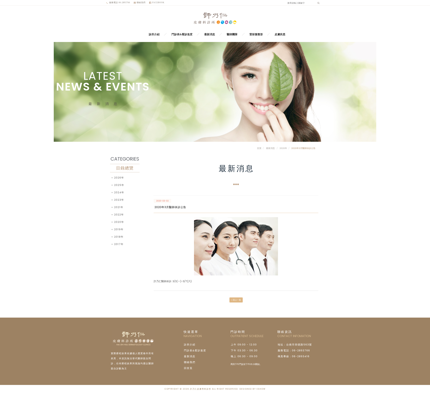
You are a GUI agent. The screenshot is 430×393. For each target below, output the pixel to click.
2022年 (119, 214)
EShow (261, 388)
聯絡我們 (141, 2)
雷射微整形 (256, 34)
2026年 (119, 177)
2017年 (119, 244)
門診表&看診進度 (181, 34)
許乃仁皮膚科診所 (215, 18)
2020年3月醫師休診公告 (303, 148)
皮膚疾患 (280, 34)
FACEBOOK (158, 2)
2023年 (119, 200)
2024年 (119, 192)
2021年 (118, 207)
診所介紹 (154, 34)
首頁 (259, 148)
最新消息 (209, 34)
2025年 (119, 185)
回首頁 (188, 368)
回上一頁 (237, 299)
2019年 (119, 229)
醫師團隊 (232, 34)
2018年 (119, 236)
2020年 (283, 148)
